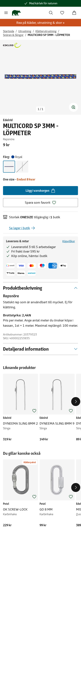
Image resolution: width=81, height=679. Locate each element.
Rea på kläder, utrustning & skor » (40, 23)
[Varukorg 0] (74, 12)
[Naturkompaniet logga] (16, 12)
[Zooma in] (73, 107)
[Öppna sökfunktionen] (50, 12)
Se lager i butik (19, 228)
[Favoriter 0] (62, 12)
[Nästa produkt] (75, 401)
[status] (40, 109)
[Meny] (6, 12)
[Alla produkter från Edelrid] (12, 45)
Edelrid (8, 120)
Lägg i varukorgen (37, 191)
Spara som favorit (37, 202)
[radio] (9, 167)
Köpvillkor (68, 241)
